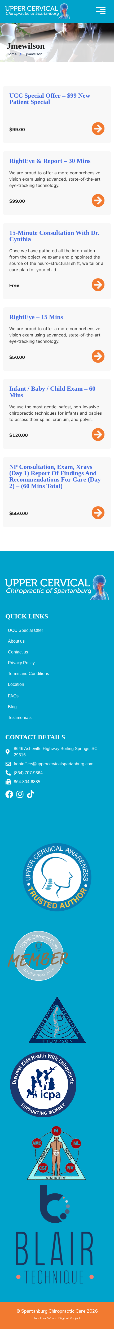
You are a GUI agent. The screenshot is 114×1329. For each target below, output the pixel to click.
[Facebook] (9, 794)
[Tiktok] (30, 794)
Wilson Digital (58, 1318)
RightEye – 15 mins (36, 317)
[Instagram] (20, 794)
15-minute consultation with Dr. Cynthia (54, 235)
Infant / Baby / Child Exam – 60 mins (52, 391)
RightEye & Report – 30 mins (49, 160)
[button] (101, 11)
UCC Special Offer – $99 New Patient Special (49, 98)
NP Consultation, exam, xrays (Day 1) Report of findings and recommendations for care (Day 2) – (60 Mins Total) (55, 476)
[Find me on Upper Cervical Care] (38, 987)
